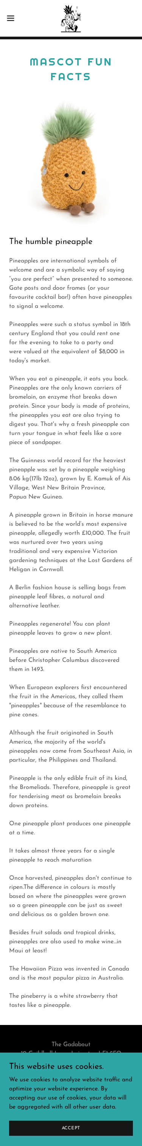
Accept (71, 1128)
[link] (71, 18)
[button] (13, 18)
